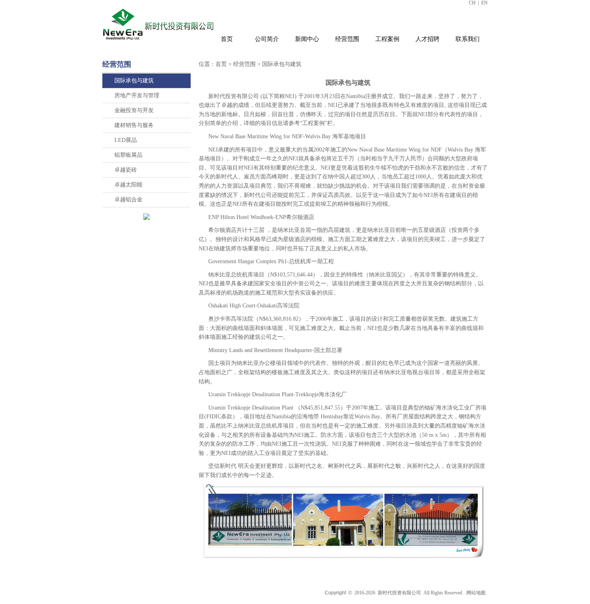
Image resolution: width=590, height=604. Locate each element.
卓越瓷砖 (125, 170)
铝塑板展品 (128, 155)
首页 (227, 39)
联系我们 (468, 39)
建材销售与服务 (134, 125)
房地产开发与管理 (136, 95)
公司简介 (267, 39)
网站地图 (476, 593)
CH (472, 3)
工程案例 (387, 39)
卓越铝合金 (128, 200)
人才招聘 (427, 39)
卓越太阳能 (128, 185)
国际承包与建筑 (134, 81)
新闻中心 (307, 39)
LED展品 (125, 140)
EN (484, 3)
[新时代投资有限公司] (159, 41)
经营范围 (347, 39)
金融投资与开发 (134, 110)
